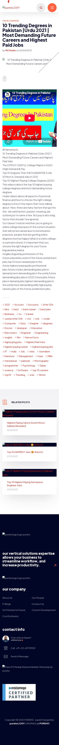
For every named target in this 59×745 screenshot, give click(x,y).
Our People (38, 597)
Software (23, 370)
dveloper (22, 328)
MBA (50, 356)
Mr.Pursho (10, 50)
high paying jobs (13, 342)
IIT (6, 351)
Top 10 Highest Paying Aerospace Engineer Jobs (25, 484)
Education (36, 328)
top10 (8, 374)
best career (29, 309)
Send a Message (19, 656)
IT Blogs (6, 603)
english (8, 337)
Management (26, 356)
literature (9, 356)
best (16, 309)
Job (23, 351)
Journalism (44, 351)
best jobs (45, 309)
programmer (11, 365)
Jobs (31, 351)
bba (7, 309)
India (13, 351)
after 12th (48, 304)
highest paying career (16, 346)
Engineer (26, 332)
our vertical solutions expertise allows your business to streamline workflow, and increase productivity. (28, 559)
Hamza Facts (32, 337)
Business (9, 313)
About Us (7, 597)
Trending (20, 374)
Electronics (11, 332)
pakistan (25, 360)
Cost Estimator (10, 616)
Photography (42, 360)
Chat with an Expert (21, 638)
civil (37, 318)
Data (22, 323)
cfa (29, 318)
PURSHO (44, 723)
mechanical (11, 360)
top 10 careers (40, 370)
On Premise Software (13, 609)
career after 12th (14, 318)
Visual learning (10, 21)
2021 (7, 304)
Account (19, 304)
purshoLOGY (17, 723)
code (47, 318)
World (42, 374)
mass (40, 356)
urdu (32, 374)
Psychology (29, 365)
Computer (10, 323)
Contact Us (38, 603)
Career (29, 313)
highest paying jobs (42, 346)
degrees (47, 323)
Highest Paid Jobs (35, 342)
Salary (43, 365)
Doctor (8, 328)
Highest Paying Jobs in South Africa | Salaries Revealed (26, 424)
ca (20, 313)
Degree (34, 323)
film (19, 337)
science (9, 370)
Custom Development (44, 609)
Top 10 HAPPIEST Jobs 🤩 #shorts (25, 452)
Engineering (41, 332)
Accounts (33, 304)
